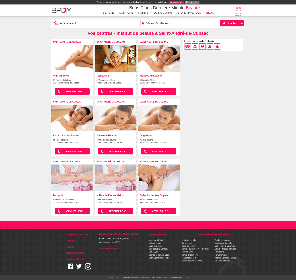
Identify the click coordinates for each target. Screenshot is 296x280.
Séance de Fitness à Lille (159, 255)
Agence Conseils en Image (226, 258)
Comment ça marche (77, 234)
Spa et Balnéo (187, 252)
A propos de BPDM (108, 248)
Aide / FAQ (71, 241)
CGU (186, 277)
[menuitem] (108, 13)
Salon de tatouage (222, 261)
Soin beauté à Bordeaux (159, 249)
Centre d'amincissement (191, 261)
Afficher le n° (74, 91)
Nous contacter (75, 253)
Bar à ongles (186, 243)
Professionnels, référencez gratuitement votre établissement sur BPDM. (118, 238)
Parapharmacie (221, 255)
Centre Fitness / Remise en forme (195, 249)
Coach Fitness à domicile (225, 249)
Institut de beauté (188, 240)
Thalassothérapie (188, 258)
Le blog (70, 247)
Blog (210, 12)
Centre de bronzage (223, 240)
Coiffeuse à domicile (223, 243)
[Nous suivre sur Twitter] (79, 268)
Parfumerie (219, 252)
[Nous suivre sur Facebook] (70, 268)
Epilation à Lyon (155, 243)
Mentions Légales (175, 277)
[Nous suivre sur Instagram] (88, 268)
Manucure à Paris (156, 246)
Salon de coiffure (188, 246)
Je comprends (176, 2)
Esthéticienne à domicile (225, 246)
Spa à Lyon (153, 252)
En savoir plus (192, 2)
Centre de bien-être (189, 255)
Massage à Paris (156, 240)
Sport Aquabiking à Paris (159, 258)
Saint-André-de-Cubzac (67, 42)
